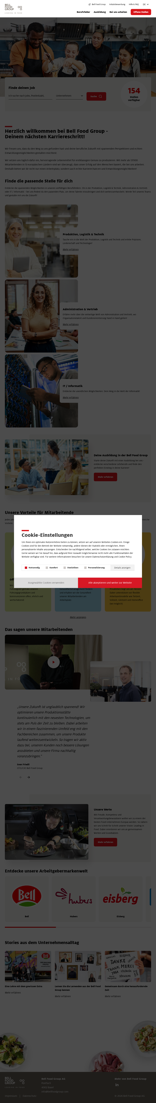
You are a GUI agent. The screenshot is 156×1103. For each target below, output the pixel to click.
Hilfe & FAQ (134, 4)
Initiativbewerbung (117, 4)
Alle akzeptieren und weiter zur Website (110, 582)
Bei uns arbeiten (118, 12)
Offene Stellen (140, 12)
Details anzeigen (122, 568)
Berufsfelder (83, 12)
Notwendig (34, 568)
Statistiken (72, 568)
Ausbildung (100, 12)
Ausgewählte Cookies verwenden (46, 582)
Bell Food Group (99, 4)
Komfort (54, 568)
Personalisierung (96, 568)
